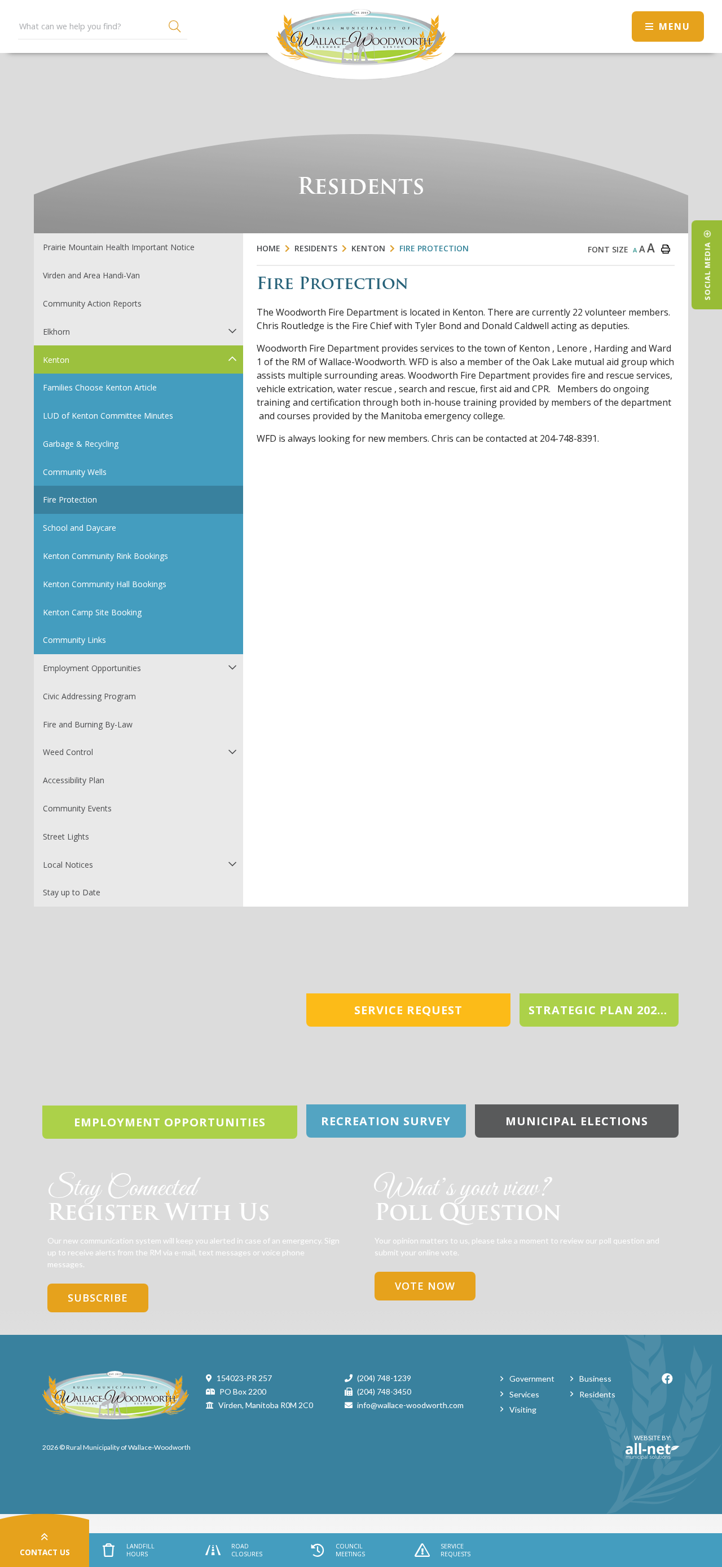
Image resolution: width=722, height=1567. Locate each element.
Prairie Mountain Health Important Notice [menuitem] (119, 247)
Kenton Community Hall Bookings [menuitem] (104, 584)
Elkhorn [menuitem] (56, 331)
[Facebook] (667, 1378)
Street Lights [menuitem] (66, 836)
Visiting (522, 1409)
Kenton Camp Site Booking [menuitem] (92, 612)
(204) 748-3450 (384, 1391)
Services (524, 1394)
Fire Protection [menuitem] (70, 499)
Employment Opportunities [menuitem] (92, 668)
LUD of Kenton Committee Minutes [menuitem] (108, 415)
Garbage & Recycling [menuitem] (80, 443)
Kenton (368, 248)
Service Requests (455, 1550)
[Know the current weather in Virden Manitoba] (613, 26)
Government (531, 1378)
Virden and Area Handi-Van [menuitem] (91, 275)
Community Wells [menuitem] (75, 472)
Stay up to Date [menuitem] (71, 892)
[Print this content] (666, 249)
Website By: (648, 1442)
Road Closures (246, 1550)
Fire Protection (434, 248)
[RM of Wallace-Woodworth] (115, 1394)
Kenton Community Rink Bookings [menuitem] (105, 556)
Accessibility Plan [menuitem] (73, 780)
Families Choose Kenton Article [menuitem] (100, 387)
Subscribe (98, 1297)
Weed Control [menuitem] (68, 752)
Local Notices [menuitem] (68, 864)
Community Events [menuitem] (77, 808)
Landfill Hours (140, 1550)
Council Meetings (350, 1550)
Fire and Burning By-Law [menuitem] (88, 724)
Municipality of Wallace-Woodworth (361, 39)
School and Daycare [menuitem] (79, 527)
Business (595, 1378)
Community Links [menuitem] (74, 639)
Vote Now (425, 1286)
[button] (232, 330)
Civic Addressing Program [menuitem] (89, 696)
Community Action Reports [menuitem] (92, 303)
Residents (315, 248)
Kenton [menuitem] (56, 359)
